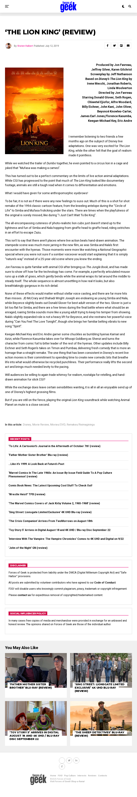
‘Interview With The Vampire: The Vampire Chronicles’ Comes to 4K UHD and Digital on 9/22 (66, 538)
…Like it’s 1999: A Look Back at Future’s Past (36, 464)
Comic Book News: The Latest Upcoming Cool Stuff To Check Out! (50, 485)
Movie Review (40, 424)
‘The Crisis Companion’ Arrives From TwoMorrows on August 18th (51, 521)
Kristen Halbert (25, 46)
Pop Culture (70, 775)
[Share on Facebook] (108, 46)
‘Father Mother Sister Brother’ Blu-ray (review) (38, 455)
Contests (102, 775)
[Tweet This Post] (114, 46)
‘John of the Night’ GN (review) (28, 547)
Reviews (92, 775)
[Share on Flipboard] (121, 46)
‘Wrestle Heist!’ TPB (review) (27, 494)
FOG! (60, 775)
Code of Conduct (105, 582)
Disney (27, 424)
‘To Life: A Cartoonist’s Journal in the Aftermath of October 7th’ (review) (54, 446)
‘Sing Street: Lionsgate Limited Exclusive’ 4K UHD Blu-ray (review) (50, 512)
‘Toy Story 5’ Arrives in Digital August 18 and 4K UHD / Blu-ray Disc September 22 (59, 530)
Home (53, 775)
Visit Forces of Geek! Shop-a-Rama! (67, 781)
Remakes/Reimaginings (81, 424)
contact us (24, 595)
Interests (81, 775)
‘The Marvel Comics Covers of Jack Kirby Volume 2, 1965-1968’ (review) (54, 503)
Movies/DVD (57, 424)
